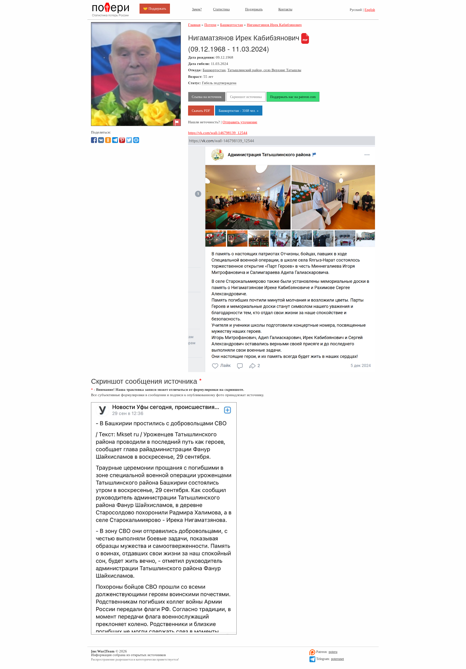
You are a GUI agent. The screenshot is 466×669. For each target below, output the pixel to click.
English (370, 10)
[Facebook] (94, 140)
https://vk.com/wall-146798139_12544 (217, 133)
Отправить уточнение (240, 122)
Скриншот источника (246, 97)
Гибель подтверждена (219, 83)
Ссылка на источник (207, 97)
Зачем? (197, 9)
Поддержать (254, 9)
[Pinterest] (122, 140)
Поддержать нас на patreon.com (293, 97)
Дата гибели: (199, 64)
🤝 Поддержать (154, 8)
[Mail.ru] (136, 140)
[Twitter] (129, 140)
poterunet (337, 659)
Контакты (285, 9)
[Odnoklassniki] (108, 140)
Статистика (221, 9)
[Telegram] (115, 140)
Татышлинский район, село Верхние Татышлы (264, 70)
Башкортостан (214, 70)
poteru (333, 652)
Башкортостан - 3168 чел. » (238, 111)
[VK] (101, 140)
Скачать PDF (201, 111)
